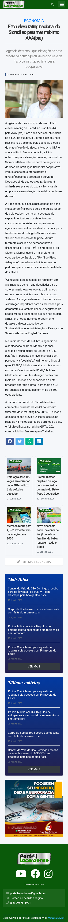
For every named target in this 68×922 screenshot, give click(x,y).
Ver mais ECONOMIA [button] (36, 561)
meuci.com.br (56, 917)
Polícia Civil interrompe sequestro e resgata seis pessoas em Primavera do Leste (32, 650)
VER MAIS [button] (34, 666)
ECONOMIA (15, 461)
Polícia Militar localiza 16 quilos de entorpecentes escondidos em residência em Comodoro (33, 630)
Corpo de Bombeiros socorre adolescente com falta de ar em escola (33, 611)
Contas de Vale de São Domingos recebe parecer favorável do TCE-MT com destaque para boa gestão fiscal (33, 592)
